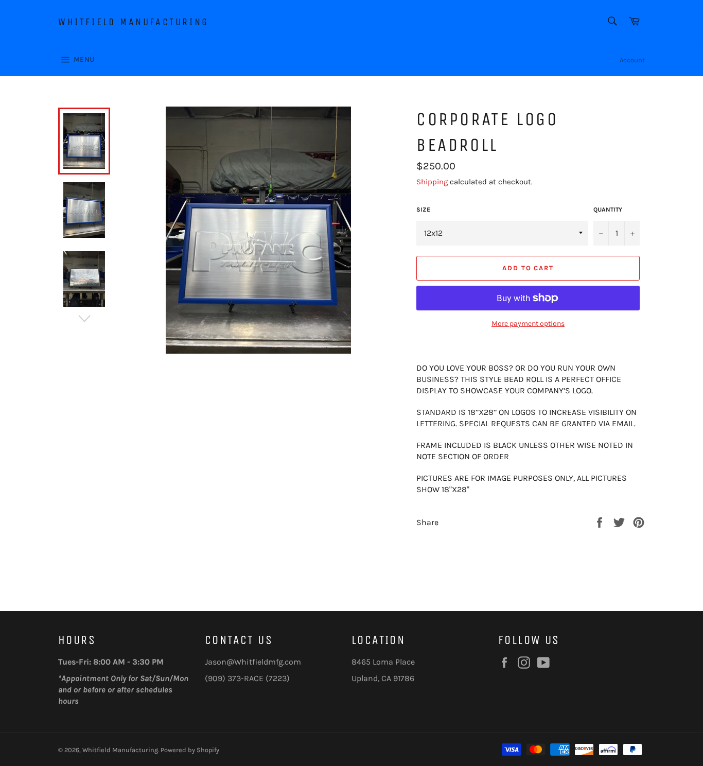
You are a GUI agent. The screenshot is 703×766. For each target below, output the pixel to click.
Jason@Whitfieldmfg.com (253, 662)
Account (632, 60)
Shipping (432, 181)
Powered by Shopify (190, 750)
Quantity (607, 209)
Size (423, 209)
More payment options (528, 323)
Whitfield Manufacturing (133, 22)
